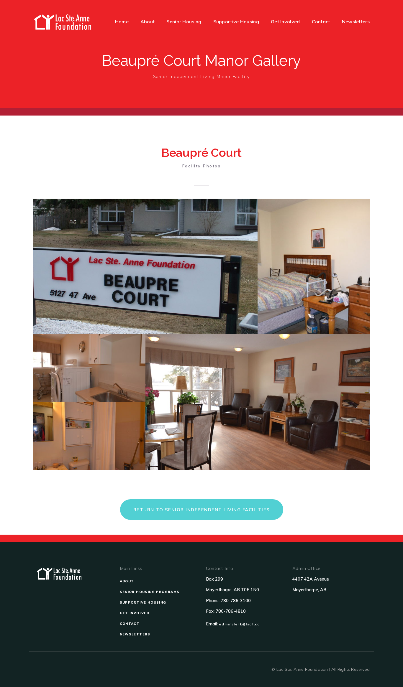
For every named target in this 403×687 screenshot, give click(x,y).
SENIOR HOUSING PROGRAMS (150, 592)
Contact (321, 21)
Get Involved (285, 21)
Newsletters (356, 21)
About (147, 21)
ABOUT (127, 581)
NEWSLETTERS (135, 634)
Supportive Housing (236, 21)
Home (122, 21)
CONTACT (130, 624)
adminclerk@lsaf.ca (239, 624)
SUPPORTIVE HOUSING (143, 602)
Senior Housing (183, 21)
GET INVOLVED (135, 613)
